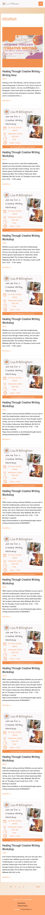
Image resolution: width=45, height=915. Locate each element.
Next (39, 887)
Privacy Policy (22, 906)
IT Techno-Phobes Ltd (25, 909)
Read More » (6, 100)
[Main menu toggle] (41, 4)
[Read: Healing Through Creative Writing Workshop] (22, 128)
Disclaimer (21, 903)
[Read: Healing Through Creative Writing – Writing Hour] (22, 47)
